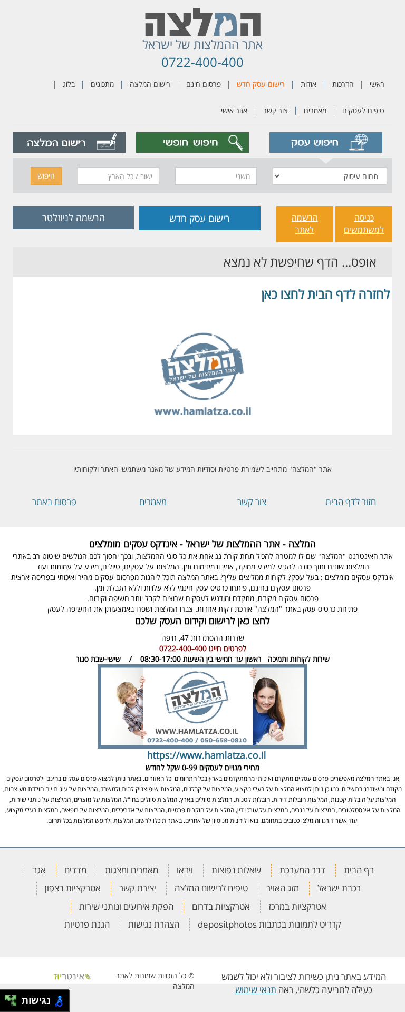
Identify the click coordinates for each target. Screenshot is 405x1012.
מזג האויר (282, 888)
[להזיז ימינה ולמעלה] (14, 998)
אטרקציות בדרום (221, 906)
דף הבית (359, 870)
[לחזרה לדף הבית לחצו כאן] (202, 366)
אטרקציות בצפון (73, 888)
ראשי (377, 84)
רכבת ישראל (339, 888)
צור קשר (275, 110)
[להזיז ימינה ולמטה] (14, 1004)
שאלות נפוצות (236, 870)
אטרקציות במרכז (297, 906)
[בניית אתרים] (72, 975)
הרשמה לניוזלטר (73, 217)
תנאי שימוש (255, 990)
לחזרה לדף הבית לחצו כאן (326, 293)
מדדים (75, 870)
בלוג (69, 84)
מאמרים (315, 110)
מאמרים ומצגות (131, 870)
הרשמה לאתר (305, 223)
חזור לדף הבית (350, 502)
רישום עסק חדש (261, 84)
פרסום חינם (203, 84)
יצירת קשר (137, 888)
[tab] (325, 142)
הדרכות (343, 84)
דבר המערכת (302, 870)
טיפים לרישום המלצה (211, 888)
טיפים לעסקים (363, 110)
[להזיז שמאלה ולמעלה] (8, 998)
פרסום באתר (54, 502)
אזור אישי (234, 110)
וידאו (185, 870)
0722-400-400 (202, 62)
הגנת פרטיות (87, 924)
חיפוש (46, 176)
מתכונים (102, 84)
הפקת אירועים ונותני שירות (126, 906)
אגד (39, 870)
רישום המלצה (150, 84)
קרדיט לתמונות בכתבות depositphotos (269, 924)
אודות (308, 84)
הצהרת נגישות (153, 924)
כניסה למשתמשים (364, 223)
